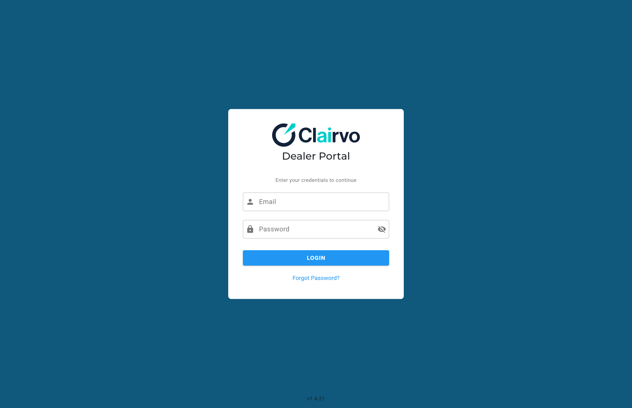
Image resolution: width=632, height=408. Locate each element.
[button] (382, 229)
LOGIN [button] (252, 253)
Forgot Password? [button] (264, 274)
